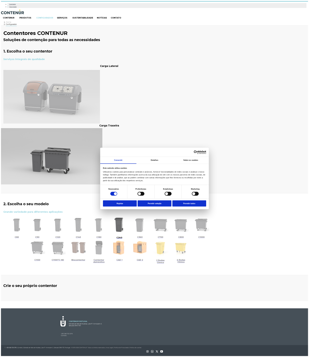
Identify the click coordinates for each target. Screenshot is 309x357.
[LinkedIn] (152, 352)
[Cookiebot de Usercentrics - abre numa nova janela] (195, 152)
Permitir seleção (154, 203)
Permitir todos (189, 203)
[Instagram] (147, 352)
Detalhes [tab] (154, 160)
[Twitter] (156, 352)
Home (8, 22)
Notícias (102, 18)
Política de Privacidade (121, 347)
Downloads (13, 7)
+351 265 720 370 (67, 334)
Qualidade (12, 4)
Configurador (44, 18)
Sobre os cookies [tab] (190, 160)
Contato (116, 18)
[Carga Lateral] (51, 123)
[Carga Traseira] (51, 182)
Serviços (62, 18)
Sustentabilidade (82, 18)
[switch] (140, 194)
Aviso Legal (109, 347)
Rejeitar (120, 203)
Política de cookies (135, 347)
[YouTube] (161, 352)
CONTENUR (8, 18)
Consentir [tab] (118, 160)
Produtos (25, 18)
